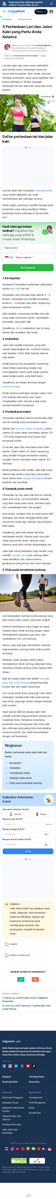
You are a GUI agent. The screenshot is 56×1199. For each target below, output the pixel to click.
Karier (32, 1107)
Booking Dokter (10, 1081)
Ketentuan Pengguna (12, 1097)
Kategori (6, 1076)
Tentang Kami (35, 1097)
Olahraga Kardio (24, 19)
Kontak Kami (35, 1112)
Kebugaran (7, 19)
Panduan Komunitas (11, 1124)
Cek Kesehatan (36, 1076)
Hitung (28, 851)
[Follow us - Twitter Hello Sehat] (22, 1066)
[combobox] (47, 834)
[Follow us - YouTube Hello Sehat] (28, 1066)
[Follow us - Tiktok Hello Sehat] (34, 1066)
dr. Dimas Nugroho (43, 45)
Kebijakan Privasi (10, 1102)
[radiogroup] (28, 814)
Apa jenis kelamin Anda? (16, 809)
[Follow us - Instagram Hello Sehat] (10, 1066)
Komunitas (34, 1081)
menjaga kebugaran (33, 478)
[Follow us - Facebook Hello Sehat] (4, 1066)
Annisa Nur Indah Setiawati (26, 56)
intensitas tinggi (10, 386)
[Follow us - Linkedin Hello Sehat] (16, 1066)
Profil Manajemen (37, 1102)
